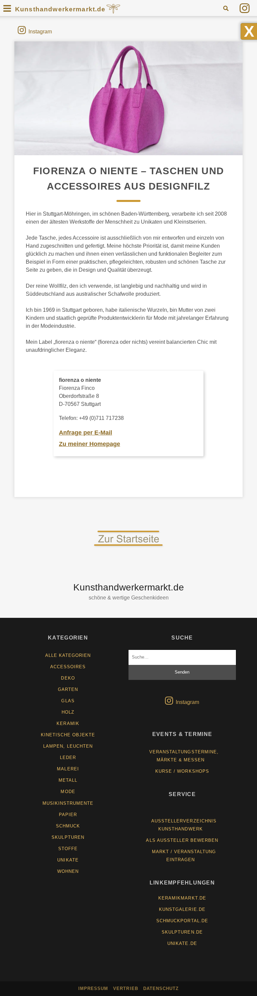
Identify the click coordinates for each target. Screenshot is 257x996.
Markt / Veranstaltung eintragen (184, 855)
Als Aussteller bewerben (182, 840)
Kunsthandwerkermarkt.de (60, 9)
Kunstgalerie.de (182, 909)
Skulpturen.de (182, 932)
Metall (68, 780)
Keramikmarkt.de (182, 898)
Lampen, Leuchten (68, 746)
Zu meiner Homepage (89, 444)
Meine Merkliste (184, 809)
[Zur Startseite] (128, 546)
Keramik (68, 723)
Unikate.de (182, 943)
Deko (68, 678)
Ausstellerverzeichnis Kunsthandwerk (184, 824)
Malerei (68, 768)
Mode (68, 791)
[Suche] (226, 8)
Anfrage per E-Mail (85, 432)
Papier (68, 814)
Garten (68, 689)
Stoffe (68, 848)
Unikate (67, 859)
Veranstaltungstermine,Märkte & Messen (184, 755)
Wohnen (68, 871)
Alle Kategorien (68, 655)
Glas (67, 700)
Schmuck (68, 825)
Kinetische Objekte (68, 734)
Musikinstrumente (68, 803)
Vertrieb (125, 988)
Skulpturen (68, 837)
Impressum (93, 988)
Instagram (40, 31)
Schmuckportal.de (182, 920)
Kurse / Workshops (182, 771)
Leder (68, 757)
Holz (68, 712)
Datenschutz (161, 988)
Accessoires (68, 666)
